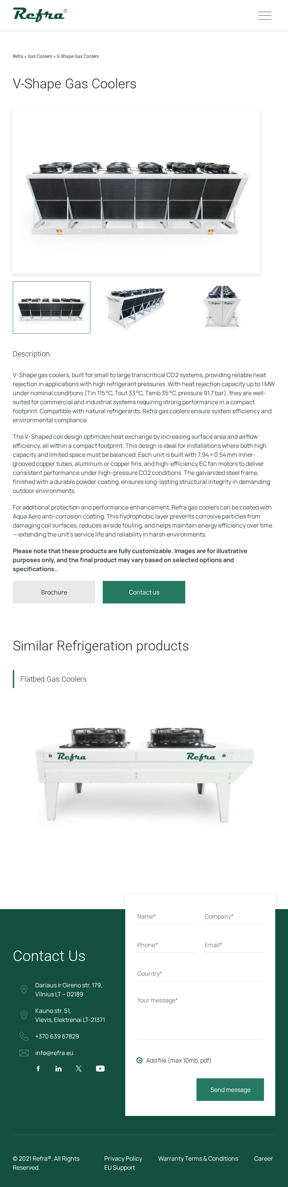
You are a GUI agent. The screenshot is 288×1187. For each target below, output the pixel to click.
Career (263, 1158)
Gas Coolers (40, 56)
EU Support (119, 1167)
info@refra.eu (54, 1053)
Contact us (144, 592)
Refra (18, 56)
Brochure (54, 592)
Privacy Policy (123, 1158)
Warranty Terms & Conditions (198, 1158)
